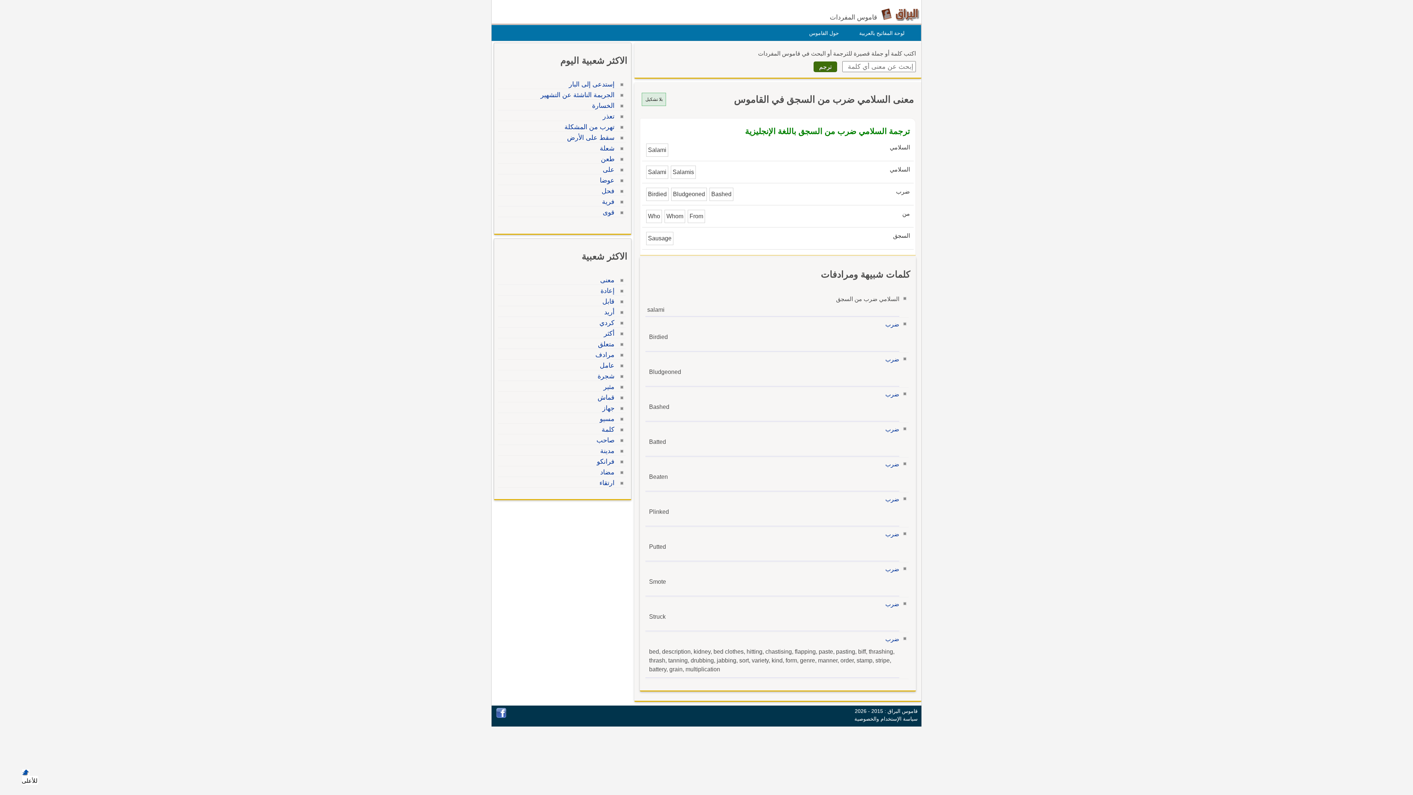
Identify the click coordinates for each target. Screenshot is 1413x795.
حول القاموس (824, 33)
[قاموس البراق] (900, 14)
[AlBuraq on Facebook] (501, 716)
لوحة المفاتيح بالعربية (881, 33)
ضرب (892, 324)
